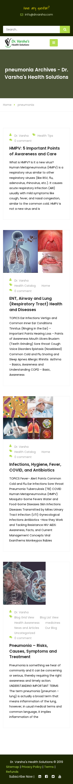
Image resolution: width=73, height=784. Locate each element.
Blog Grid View (24, 617)
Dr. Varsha (21, 136)
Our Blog (51, 628)
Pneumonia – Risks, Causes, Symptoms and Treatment (33, 651)
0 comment (23, 141)
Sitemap (12, 767)
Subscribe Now (21, 776)
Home (7, 105)
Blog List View (49, 617)
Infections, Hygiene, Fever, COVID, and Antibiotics (35, 467)
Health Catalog (25, 286)
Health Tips (45, 136)
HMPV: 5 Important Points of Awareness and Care (34, 151)
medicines (52, 623)
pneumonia (26, 105)
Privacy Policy (32, 767)
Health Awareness (27, 623)
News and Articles (26, 628)
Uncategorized (24, 633)
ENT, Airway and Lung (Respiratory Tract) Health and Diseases (35, 304)
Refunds (12, 771)
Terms (49, 767)
